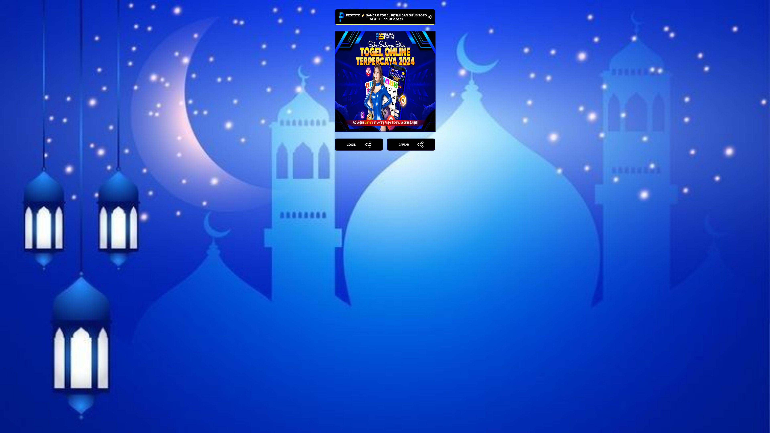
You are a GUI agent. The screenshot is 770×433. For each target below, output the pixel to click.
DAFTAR (404, 144)
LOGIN (351, 144)
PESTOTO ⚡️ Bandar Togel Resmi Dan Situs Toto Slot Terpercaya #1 (386, 17)
